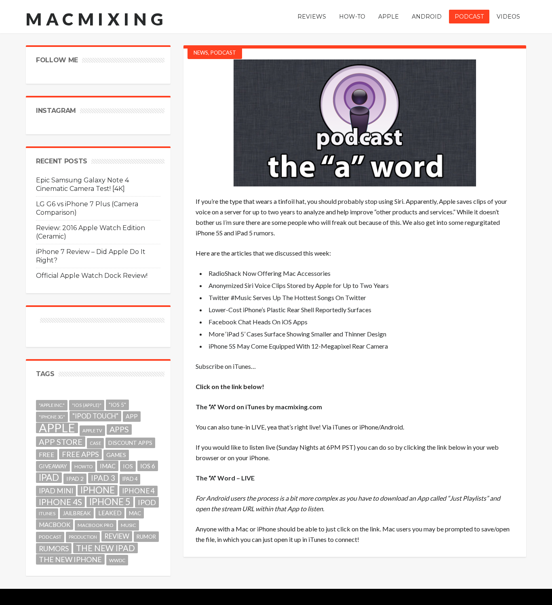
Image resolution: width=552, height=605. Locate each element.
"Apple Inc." (52, 405)
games (116, 454)
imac (108, 466)
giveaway (53, 466)
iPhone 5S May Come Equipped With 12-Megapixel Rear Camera (298, 346)
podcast (50, 537)
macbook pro (96, 525)
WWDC (117, 560)
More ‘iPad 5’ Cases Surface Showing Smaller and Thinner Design (297, 334)
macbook (54, 524)
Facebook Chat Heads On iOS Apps (258, 322)
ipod (147, 502)
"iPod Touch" (95, 416)
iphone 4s (60, 502)
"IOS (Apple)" (86, 405)
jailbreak (77, 513)
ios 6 (147, 466)
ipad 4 (129, 479)
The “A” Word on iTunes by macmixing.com (259, 406)
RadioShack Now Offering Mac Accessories (270, 273)
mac (135, 513)
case (95, 443)
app (132, 416)
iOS (128, 466)
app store (60, 441)
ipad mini (56, 491)
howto (83, 466)
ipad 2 (75, 478)
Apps (119, 429)
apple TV (92, 430)
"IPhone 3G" (52, 416)
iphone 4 (138, 491)
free (47, 454)
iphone (97, 490)
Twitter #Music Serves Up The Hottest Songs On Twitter (287, 297)
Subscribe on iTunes (223, 366)
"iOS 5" (117, 405)
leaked (110, 513)
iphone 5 (110, 502)
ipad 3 (103, 477)
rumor (146, 536)
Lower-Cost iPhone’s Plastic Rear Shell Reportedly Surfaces (290, 309)
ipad (49, 477)
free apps (80, 454)
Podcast (223, 52)
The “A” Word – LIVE (225, 478)
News (201, 52)
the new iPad (105, 548)
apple (57, 428)
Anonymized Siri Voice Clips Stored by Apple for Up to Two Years (299, 285)
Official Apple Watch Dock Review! (91, 275)
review (116, 536)
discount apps (130, 443)
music (128, 525)
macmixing (96, 19)
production (83, 536)
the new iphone (70, 559)
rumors (54, 548)
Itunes (47, 513)
